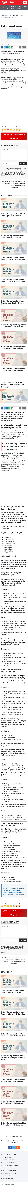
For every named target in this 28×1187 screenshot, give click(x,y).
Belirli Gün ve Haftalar (8, 1162)
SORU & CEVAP (14, 15)
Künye (9, 1140)
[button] (20, 47)
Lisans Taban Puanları (9, 1168)
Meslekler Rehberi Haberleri (10, 1165)
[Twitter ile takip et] (14, 1147)
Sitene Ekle (13, 1142)
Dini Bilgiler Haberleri (8, 1157)
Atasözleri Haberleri (8, 1160)
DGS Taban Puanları (8, 1178)
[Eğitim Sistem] (9, 2)
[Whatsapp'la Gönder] (9, 47)
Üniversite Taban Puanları (9, 1173)
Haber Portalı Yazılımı (9, 1184)
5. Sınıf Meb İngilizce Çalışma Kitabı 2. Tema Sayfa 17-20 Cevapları (16, 7)
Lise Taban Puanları (8, 1176)
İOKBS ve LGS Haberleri (9, 1154)
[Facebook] (2, 47)
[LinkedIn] (7, 47)
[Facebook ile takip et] (10, 1147)
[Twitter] (5, 47)
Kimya (21, 15)
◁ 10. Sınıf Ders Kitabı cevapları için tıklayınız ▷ (14, 136)
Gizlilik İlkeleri (22, 1140)
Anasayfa (5, 15)
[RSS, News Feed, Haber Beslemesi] (18, 1147)
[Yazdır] (12, 47)
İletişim (15, 1140)
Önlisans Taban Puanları (9, 1170)
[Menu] (25, 2)
